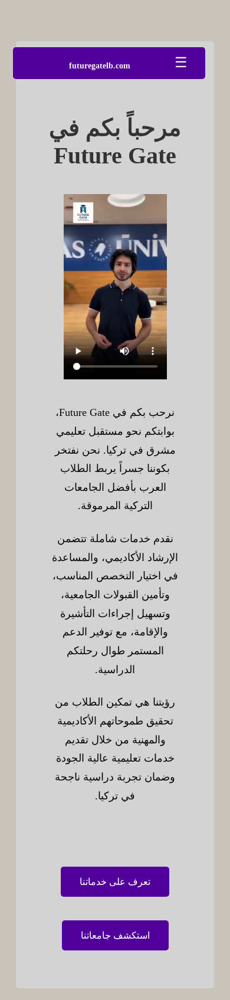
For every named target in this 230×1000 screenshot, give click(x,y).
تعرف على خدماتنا (115, 882)
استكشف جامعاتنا (115, 935)
